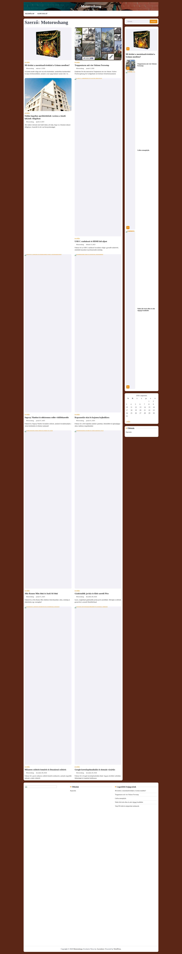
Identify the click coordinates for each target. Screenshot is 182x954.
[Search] (156, 13)
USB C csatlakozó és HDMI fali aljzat (91, 241)
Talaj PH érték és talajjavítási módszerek (127, 806)
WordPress (117, 949)
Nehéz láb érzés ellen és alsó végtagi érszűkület (129, 802)
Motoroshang (91, 6)
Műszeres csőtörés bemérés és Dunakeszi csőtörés (45, 770)
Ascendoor (100, 949)
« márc (128, 421)
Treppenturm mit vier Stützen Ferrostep (92, 65)
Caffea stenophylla (143, 150)
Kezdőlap (29, 13)
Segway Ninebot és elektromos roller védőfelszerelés (47, 417)
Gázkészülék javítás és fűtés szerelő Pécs (92, 593)
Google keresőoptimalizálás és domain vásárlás (95, 770)
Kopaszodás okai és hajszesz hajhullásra (92, 417)
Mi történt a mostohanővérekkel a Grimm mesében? (47, 65)
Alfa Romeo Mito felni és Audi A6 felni (41, 593)
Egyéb (27, 62)
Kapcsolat (42, 13)
